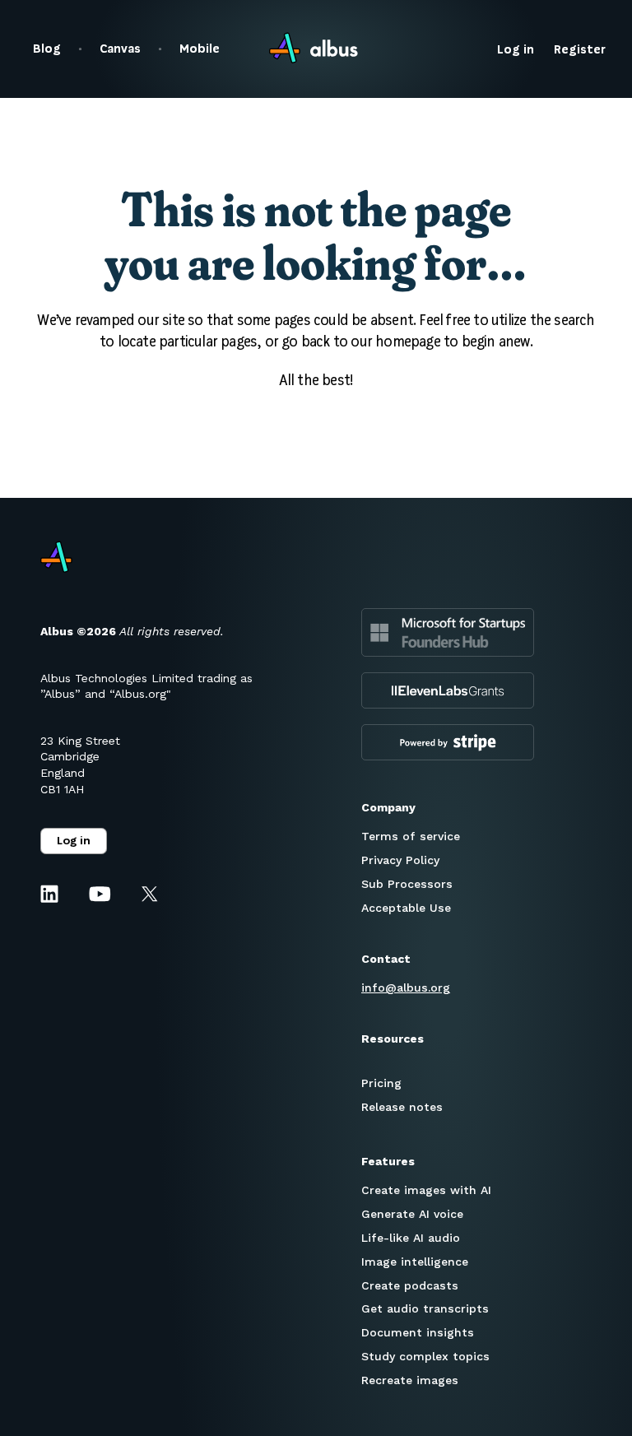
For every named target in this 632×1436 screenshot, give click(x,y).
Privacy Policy (400, 860)
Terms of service (410, 836)
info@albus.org (405, 987)
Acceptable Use (406, 907)
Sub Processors (407, 883)
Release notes (402, 1106)
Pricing (381, 1083)
